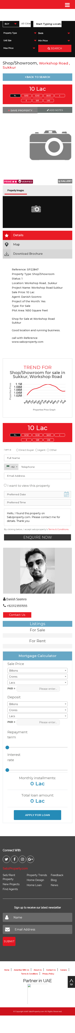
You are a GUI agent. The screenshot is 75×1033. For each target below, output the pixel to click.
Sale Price (15, 664)
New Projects (11, 884)
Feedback (57, 875)
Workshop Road (54, 63)
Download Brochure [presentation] (28, 253)
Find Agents (10, 889)
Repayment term (16, 734)
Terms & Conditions (58, 529)
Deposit (14, 697)
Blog (54, 880)
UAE (48, 101)
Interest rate (13, 757)
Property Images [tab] (15, 190)
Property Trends (37, 875)
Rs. (15, 96)
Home (6, 970)
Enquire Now (37, 537)
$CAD (37, 96)
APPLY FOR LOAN (37, 815)
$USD (26, 96)
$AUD (48, 96)
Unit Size (7, 40)
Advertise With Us (21, 970)
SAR (37, 101)
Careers (63, 970)
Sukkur (9, 67)
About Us (38, 970)
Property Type (10, 33)
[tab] (37, 235)
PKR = (11, 688)
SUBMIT (9, 941)
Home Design (35, 880)
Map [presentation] (16, 244)
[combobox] (11, 23)
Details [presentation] (18, 235)
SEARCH (56, 48)
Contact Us (17, 615)
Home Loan (34, 885)
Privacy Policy (48, 974)
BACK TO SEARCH (38, 77)
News (54, 885)
